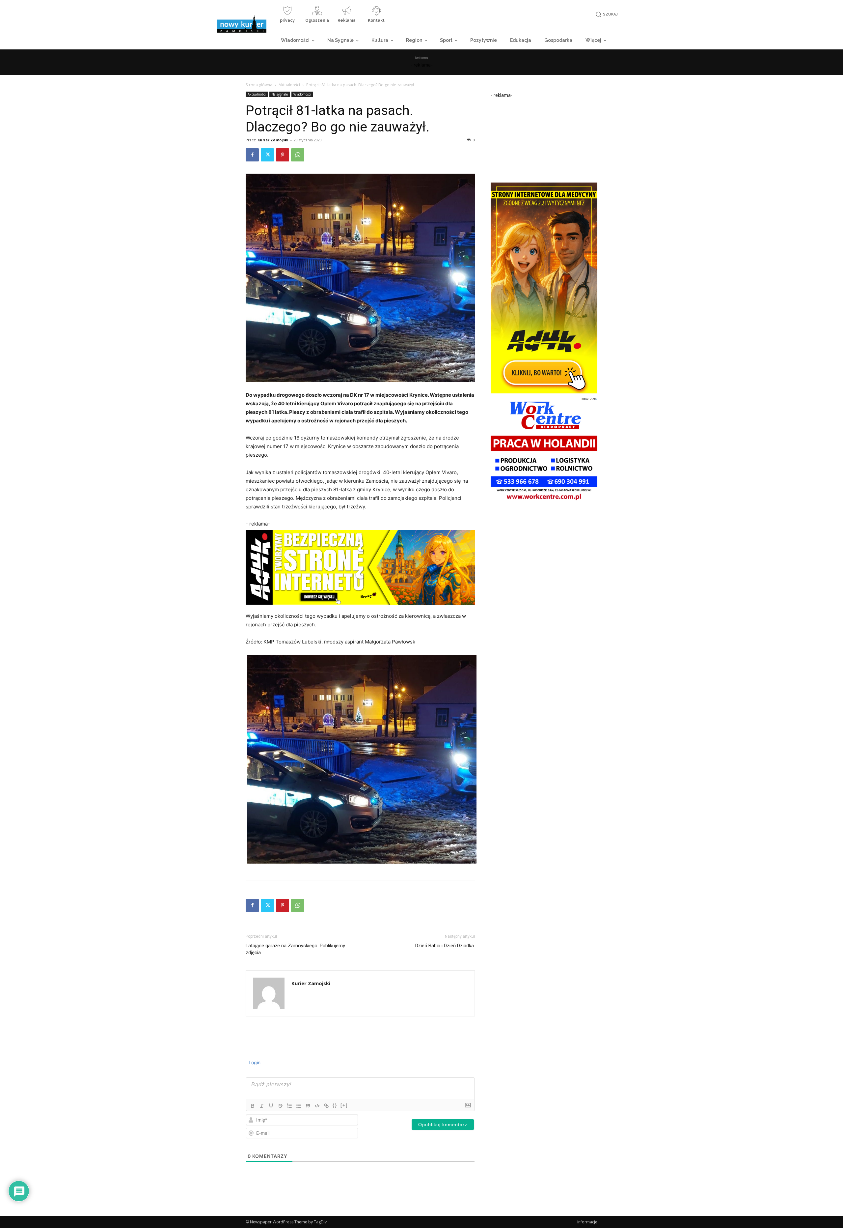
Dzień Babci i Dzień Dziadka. (445, 946)
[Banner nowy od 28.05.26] (544, 502)
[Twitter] (267, 154)
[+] (344, 1105)
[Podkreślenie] (271, 1106)
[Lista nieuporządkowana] (298, 1106)
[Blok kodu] (317, 1106)
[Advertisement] (544, 140)
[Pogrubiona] (252, 1106)
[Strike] (280, 1106)
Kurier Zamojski (273, 139)
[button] (605, 14)
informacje (587, 1222)
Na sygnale (279, 94)
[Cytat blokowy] (308, 1106)
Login (253, 1062)
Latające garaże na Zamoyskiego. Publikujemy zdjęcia (295, 949)
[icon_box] (287, 16)
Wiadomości (302, 94)
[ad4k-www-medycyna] (544, 391)
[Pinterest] (282, 154)
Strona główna (259, 85)
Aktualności (289, 85)
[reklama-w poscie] (360, 567)
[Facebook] (252, 154)
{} (335, 1105)
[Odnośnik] (326, 1106)
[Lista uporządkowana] (289, 1106)
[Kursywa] (261, 1106)
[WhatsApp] (297, 154)
